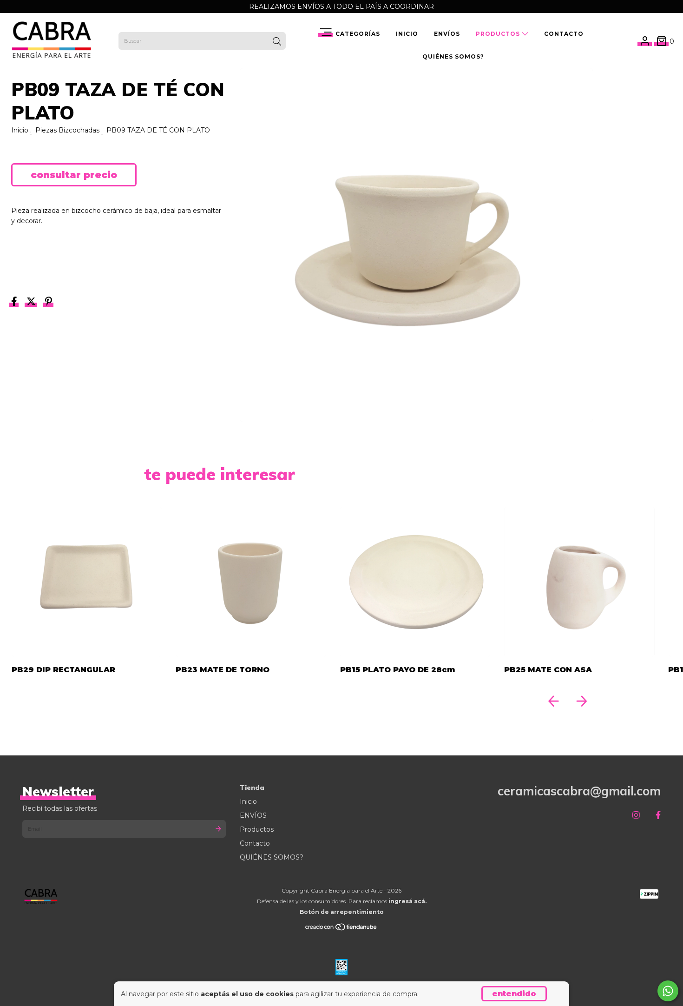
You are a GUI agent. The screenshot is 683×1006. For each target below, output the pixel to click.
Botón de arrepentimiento (342, 911)
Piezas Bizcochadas (67, 130)
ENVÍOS (447, 33)
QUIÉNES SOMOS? (453, 56)
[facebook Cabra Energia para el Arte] (658, 815)
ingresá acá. (407, 901)
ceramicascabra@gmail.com (579, 791)
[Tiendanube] (341, 929)
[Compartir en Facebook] (15, 302)
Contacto (564, 33)
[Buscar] (277, 42)
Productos (499, 33)
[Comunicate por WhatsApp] (667, 990)
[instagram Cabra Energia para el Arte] (636, 815)
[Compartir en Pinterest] (48, 302)
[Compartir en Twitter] (32, 302)
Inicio (407, 33)
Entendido (514, 993)
